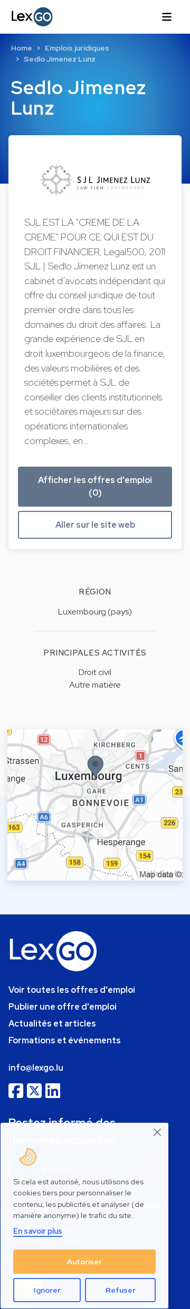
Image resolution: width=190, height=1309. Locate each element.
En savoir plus (37, 1231)
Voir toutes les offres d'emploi (71, 989)
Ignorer (47, 1290)
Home (21, 48)
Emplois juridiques (77, 48)
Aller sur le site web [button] (95, 524)
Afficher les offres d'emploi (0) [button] (95, 486)
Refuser (121, 1290)
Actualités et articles (52, 1023)
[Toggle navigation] (167, 16)
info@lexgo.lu (35, 1067)
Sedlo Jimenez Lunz (60, 59)
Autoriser (84, 1261)
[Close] (158, 1132)
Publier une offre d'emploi (62, 1006)
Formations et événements (64, 1040)
